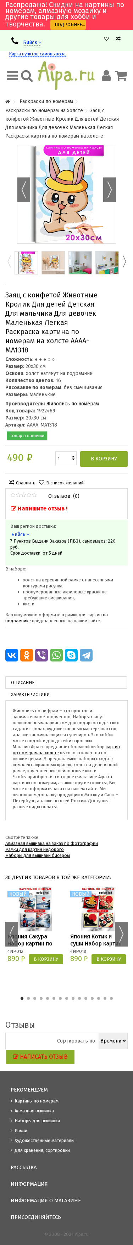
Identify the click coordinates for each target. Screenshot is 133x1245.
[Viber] (41, 655)
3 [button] (34, 998)
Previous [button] (8, 261)
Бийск (30, 43)
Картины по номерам (37, 1101)
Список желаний (106, 39)
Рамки (21, 1130)
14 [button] (105, 998)
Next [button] (124, 261)
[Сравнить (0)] (118, 39)
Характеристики (30, 694)
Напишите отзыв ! (42, 508)
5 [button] (47, 998)
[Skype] (71, 655)
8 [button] (66, 998)
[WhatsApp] (56, 655)
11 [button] (85, 998)
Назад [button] (23, 189)
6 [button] (53, 998)
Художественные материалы (44, 1140)
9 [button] (73, 998)
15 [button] (111, 998)
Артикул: (15, 425)
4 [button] (41, 998)
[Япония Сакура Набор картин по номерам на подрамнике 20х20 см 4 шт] (35, 909)
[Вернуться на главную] (7, 102)
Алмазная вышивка (34, 1110)
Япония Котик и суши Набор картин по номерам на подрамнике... (96, 947)
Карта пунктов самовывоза (37, 53)
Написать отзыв (43, 1056)
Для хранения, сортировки (42, 1150)
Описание (22, 682)
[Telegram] (86, 655)
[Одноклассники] (26, 655)
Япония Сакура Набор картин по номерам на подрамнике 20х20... (34, 947)
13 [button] (98, 998)
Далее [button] (109, 189)
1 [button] (22, 998)
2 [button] (28, 998)
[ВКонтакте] (11, 655)
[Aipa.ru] (66, 75)
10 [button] (79, 998)
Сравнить (25, 482)
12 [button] (92, 998)
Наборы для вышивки (37, 1120)
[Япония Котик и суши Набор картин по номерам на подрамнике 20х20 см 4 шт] (98, 909)
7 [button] (60, 998)
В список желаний (65, 482)
